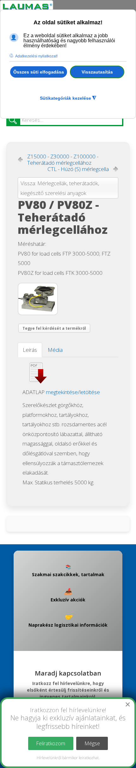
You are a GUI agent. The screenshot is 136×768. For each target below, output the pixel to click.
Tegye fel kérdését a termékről (54, 328)
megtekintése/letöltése (73, 392)
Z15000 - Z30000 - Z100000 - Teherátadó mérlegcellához (62, 159)
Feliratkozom (50, 743)
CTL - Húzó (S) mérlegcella (78, 169)
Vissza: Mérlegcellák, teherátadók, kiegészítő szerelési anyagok (60, 188)
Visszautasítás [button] (97, 71)
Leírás (30, 349)
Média (55, 349)
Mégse (92, 743)
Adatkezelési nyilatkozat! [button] (36, 56)
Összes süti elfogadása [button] (38, 71)
